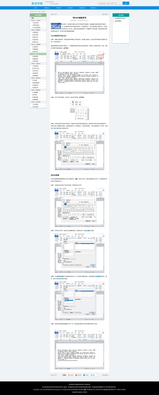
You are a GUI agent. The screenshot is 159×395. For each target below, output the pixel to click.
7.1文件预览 (35, 104)
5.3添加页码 (35, 85)
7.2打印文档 (35, 106)
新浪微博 (79, 375)
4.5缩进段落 (35, 75)
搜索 (126, 3)
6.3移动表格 (35, 97)
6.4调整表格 (35, 99)
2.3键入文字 (35, 37)
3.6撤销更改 (35, 58)
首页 (35, 8)
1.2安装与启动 (35, 25)
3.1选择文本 (35, 46)
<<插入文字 (53, 14)
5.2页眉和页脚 (35, 82)
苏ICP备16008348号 (78, 389)
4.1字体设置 (35, 66)
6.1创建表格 (35, 92)
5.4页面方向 (35, 87)
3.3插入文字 (35, 51)
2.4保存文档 (35, 39)
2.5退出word (35, 42)
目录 (32, 18)
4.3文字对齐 (35, 70)
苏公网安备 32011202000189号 (94, 389)
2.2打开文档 (35, 34)
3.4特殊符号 (35, 54)
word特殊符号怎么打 (120, 18)
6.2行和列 (34, 94)
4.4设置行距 (35, 73)
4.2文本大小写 (35, 68)
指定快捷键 (118, 21)
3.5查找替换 (35, 56)
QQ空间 (72, 375)
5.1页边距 (34, 80)
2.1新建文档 (35, 32)
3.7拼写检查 (35, 61)
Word (39, 11)
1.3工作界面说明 (36, 27)
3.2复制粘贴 (35, 49)
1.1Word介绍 (35, 22)
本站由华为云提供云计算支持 (79, 392)
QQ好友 (87, 375)
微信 (94, 375)
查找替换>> (105, 14)
